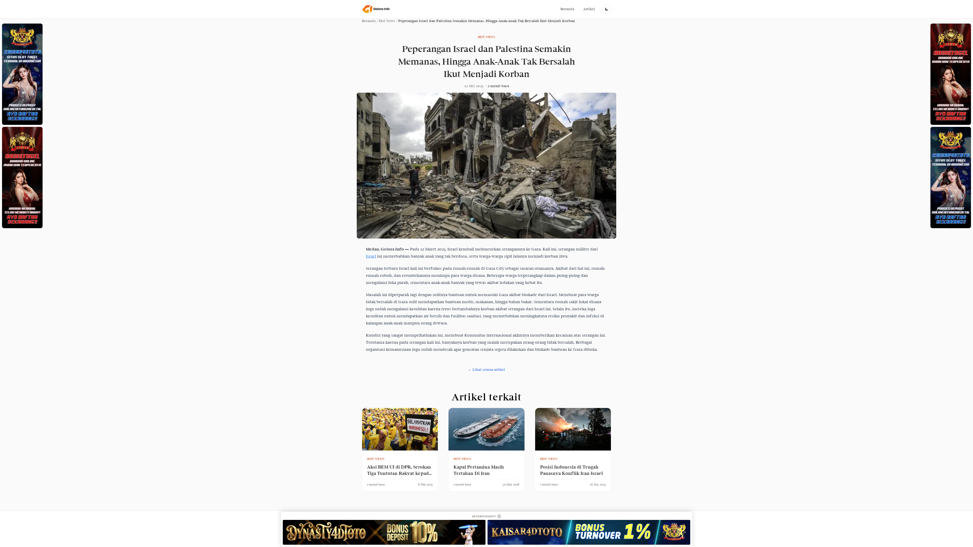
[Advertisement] (22, 74)
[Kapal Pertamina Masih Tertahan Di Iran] (486, 429)
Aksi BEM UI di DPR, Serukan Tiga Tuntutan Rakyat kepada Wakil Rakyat (399, 473)
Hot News (387, 21)
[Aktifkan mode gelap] (606, 9)
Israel (371, 256)
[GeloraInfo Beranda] (376, 9)
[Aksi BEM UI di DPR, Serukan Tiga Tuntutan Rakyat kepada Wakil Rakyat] (400, 429)
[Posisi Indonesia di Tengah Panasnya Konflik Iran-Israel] (573, 429)
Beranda (567, 9)
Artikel (589, 9)
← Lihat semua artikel (486, 369)
